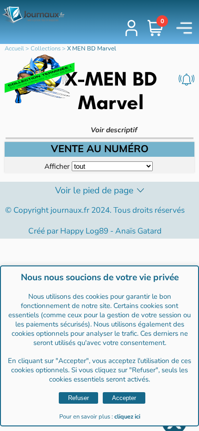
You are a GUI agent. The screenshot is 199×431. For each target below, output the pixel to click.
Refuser (78, 397)
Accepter (124, 397)
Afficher (56, 166)
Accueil (14, 48)
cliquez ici (127, 417)
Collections (46, 48)
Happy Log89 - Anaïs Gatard (111, 231)
